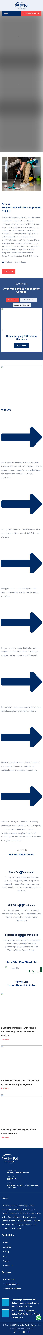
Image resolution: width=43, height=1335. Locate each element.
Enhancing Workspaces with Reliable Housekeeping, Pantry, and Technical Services (18, 1032)
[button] (2, 330)
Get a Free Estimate (31, 13)
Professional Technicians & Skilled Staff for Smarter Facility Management (26, 1313)
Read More (8, 271)
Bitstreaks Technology (26, 1328)
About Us (7, 1247)
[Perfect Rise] (21, 5)
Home (5, 1242)
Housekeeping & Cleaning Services (21, 337)
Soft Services (9, 1279)
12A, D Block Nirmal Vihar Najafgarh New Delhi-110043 (23, 1186)
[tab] (12, 300)
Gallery (6, 1251)
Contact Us (8, 1265)
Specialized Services (12, 1288)
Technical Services (11, 1284)
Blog (5, 1256)
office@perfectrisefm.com (18, 1172)
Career (6, 1261)
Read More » (5, 1039)
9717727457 (11, 1179)
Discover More (11, 60)
